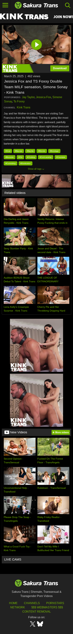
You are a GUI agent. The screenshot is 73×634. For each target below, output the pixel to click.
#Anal (7, 151)
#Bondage (54, 151)
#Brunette (9, 157)
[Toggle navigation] (5, 5)
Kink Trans (23, 107)
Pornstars (55, 603)
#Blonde (41, 151)
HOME (13, 603)
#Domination (25, 163)
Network (17, 607)
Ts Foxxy (19, 101)
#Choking (31, 157)
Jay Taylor (28, 97)
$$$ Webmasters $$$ (47, 607)
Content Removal (36, 611)
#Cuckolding (10, 163)
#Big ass (18, 151)
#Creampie (60, 157)
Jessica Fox (43, 97)
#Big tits (30, 151)
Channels (32, 603)
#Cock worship (46, 157)
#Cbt (20, 157)
